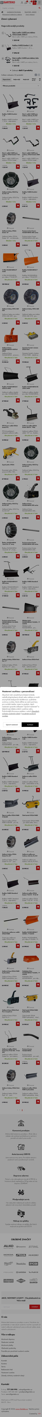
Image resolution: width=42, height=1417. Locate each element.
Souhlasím (30, 725)
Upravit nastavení (12, 725)
